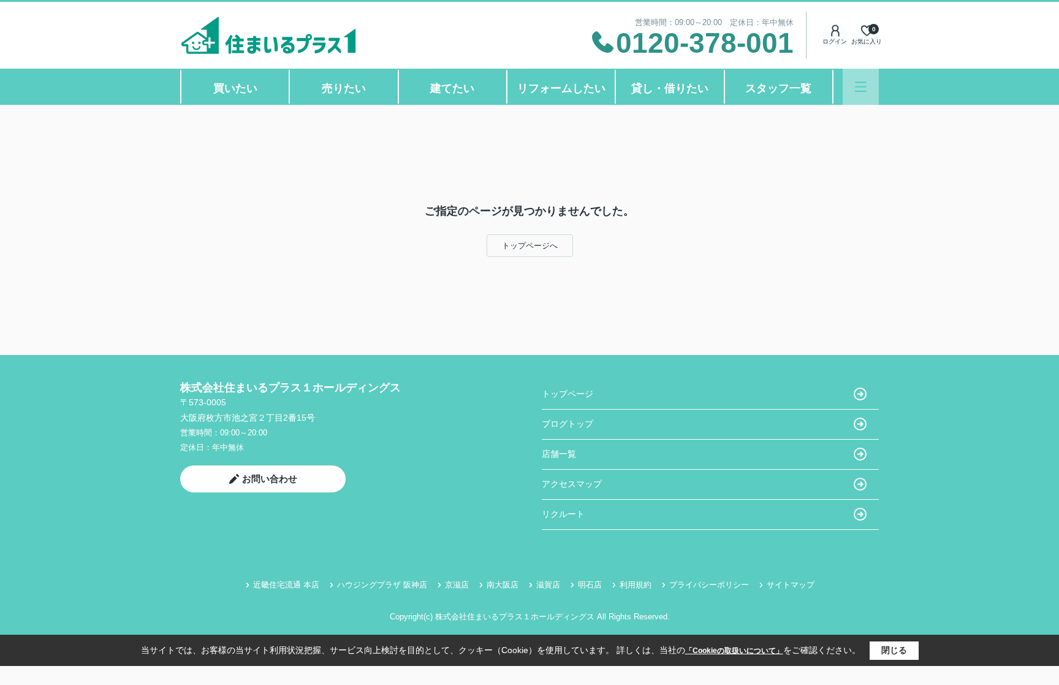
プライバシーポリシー (709, 584)
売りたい (344, 88)
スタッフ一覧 (778, 88)
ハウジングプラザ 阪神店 (382, 584)
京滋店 (457, 584)
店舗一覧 (559, 454)
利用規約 (635, 584)
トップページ (567, 394)
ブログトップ (567, 424)
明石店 (590, 584)
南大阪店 (502, 584)
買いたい (235, 88)
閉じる (894, 650)
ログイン (834, 41)
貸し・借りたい (669, 88)
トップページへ (530, 245)
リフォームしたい (561, 88)
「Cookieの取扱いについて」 (734, 650)
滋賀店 (548, 584)
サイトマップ (790, 584)
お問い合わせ (269, 478)
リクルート (563, 514)
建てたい (452, 88)
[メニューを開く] (861, 87)
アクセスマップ (572, 484)
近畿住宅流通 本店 (286, 584)
